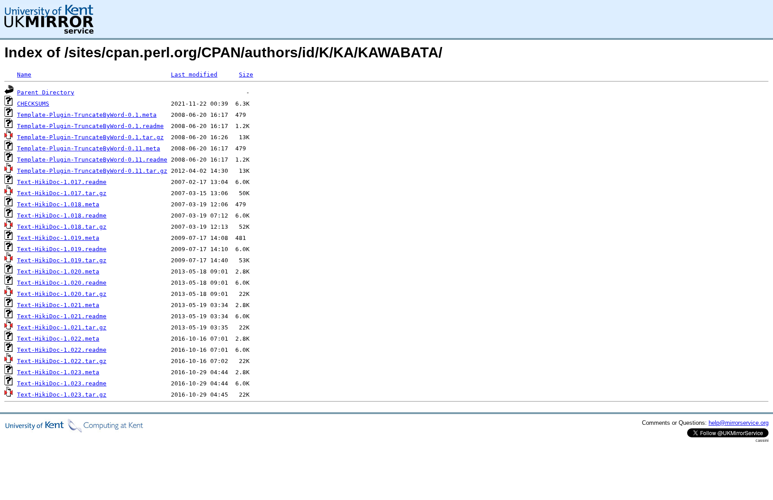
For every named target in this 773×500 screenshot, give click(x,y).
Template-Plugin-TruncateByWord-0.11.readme (92, 159)
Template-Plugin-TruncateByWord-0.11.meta (88, 148)
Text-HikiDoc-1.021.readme (61, 316)
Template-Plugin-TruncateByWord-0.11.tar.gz (92, 170)
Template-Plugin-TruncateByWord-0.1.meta (87, 114)
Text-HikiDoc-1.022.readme (61, 349)
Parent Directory (45, 92)
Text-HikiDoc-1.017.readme (61, 182)
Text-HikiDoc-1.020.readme (61, 282)
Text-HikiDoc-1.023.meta (58, 372)
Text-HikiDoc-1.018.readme (61, 215)
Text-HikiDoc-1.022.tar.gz (61, 361)
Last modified (194, 74)
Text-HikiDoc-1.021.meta (58, 305)
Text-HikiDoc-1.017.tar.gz (61, 193)
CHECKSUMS (33, 103)
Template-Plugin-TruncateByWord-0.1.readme (90, 126)
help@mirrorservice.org (739, 422)
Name (24, 74)
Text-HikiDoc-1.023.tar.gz (61, 394)
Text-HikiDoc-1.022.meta (58, 338)
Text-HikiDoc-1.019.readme (61, 249)
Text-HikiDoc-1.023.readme (61, 383)
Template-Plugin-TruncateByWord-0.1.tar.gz (90, 137)
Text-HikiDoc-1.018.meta (58, 204)
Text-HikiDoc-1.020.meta (58, 271)
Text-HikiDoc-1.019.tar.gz (61, 260)
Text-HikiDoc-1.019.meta (58, 238)
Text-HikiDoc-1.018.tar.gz (61, 226)
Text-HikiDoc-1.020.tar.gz (61, 294)
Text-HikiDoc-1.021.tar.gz (61, 327)
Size (246, 74)
